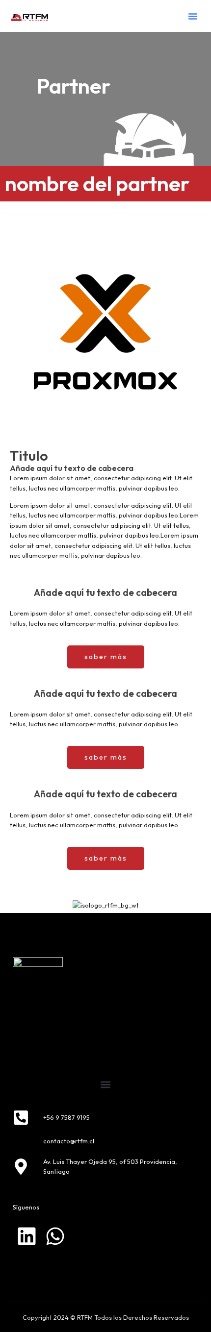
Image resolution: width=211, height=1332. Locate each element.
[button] (192, 16)
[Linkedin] (27, 1236)
